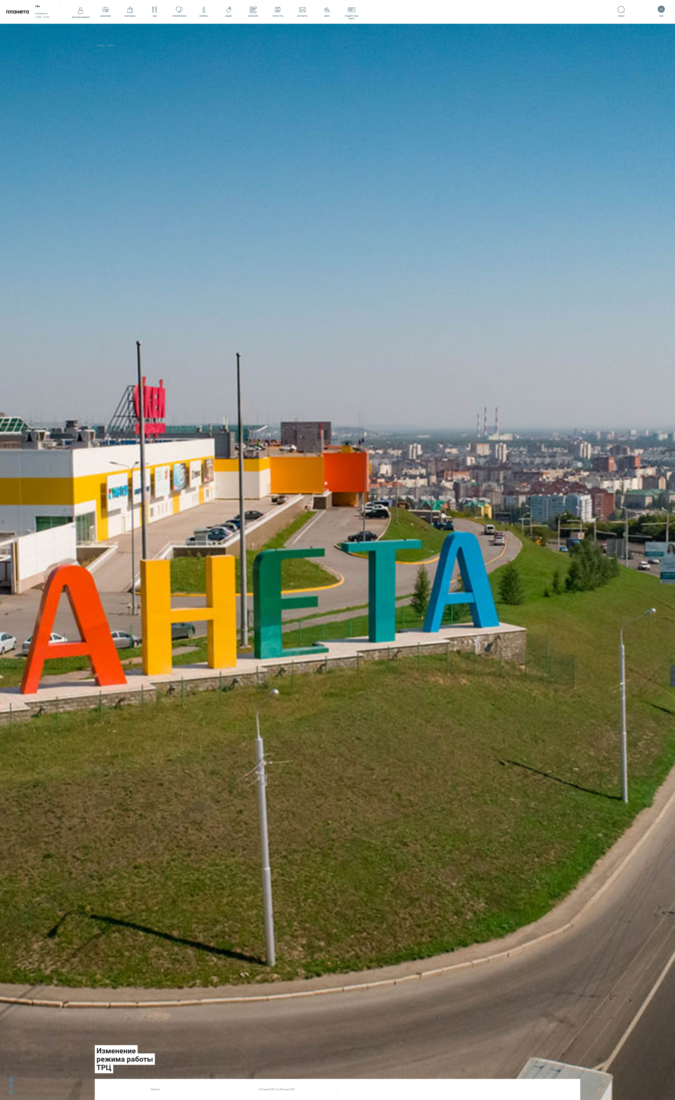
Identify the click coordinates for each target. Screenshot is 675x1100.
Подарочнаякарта (351, 17)
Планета (17, 12)
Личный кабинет (81, 17)
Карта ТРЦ (278, 16)
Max (11, 1092)
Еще (661, 16)
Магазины (130, 16)
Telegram (11, 1086)
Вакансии (105, 16)
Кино (327, 16)
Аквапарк (253, 16)
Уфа (37, 6)
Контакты (302, 16)
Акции (228, 16)
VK (11, 1079)
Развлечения (179, 16)
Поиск (621, 16)
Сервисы (203, 16)
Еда (155, 16)
